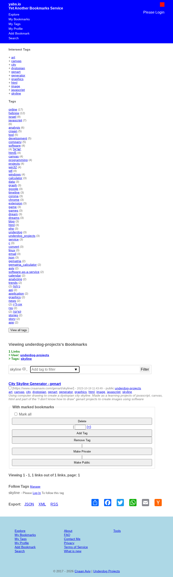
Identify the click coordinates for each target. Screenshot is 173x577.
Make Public (82, 462)
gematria (15, 261)
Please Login (153, 12)
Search (14, 38)
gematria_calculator (23, 264)
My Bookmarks (19, 19)
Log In (37, 493)
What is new (72, 551)
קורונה (17, 311)
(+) (89, 427)
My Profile (16, 28)
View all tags (18, 330)
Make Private (82, 451)
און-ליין (17, 304)
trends (13, 282)
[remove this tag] (23, 369)
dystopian (18, 68)
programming (18, 160)
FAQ (67, 535)
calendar (15, 275)
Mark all (25, 414)
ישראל (17, 149)
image (15, 86)
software (15, 145)
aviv (11, 268)
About (68, 531)
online (13, 109)
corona (13, 196)
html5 (12, 153)
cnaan (13, 131)
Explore (14, 14)
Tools (117, 531)
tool (11, 134)
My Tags (14, 24)
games (13, 210)
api (11, 290)
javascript (18, 90)
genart (15, 72)
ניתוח (16, 286)
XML (42, 504)
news (12, 300)
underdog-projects (34, 355)
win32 (13, 167)
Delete (82, 421)
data (12, 181)
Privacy (69, 543)
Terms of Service (76, 547)
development (18, 138)
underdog (15, 232)
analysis (14, 127)
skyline (16, 93)
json (11, 257)
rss (11, 308)
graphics (17, 79)
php (11, 228)
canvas (16, 61)
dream (13, 214)
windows (15, 174)
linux (12, 250)
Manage (35, 486)
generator (18, 75)
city (13, 64)
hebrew (14, 113)
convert (14, 246)
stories (13, 315)
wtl (10, 171)
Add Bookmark (19, 33)
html (14, 82)
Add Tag (82, 433)
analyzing (15, 279)
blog (12, 221)
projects (14, 163)
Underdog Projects (106, 571)
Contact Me (72, 539)
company (15, 142)
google (13, 189)
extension (15, 203)
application (16, 293)
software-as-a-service (24, 272)
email (12, 254)
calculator (15, 178)
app (11, 322)
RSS (54, 504)
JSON (29, 504)
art (13, 57)
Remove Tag (82, 440)
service (14, 239)
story (12, 319)
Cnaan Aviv (83, 571)
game (13, 207)
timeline (14, 192)
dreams (14, 217)
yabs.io (15, 4)
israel (12, 116)
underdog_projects (22, 236)
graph (13, 185)
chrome (14, 199)
